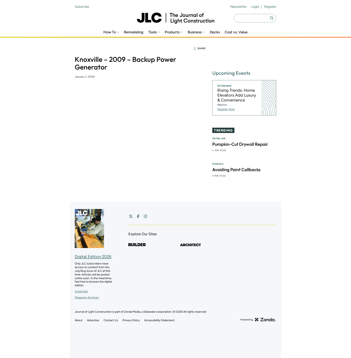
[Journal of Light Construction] (175, 18)
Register (270, 7)
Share (201, 48)
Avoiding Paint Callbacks (236, 169)
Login (255, 7)
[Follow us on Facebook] (138, 216)
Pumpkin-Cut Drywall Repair (240, 144)
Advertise (93, 320)
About (78, 320)
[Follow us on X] (130, 216)
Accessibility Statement (159, 320)
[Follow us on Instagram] (145, 216)
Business (195, 32)
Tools (152, 32)
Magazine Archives (87, 297)
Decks (215, 32)
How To (109, 32)
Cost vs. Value (236, 32)
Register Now (226, 109)
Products (172, 32)
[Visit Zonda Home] (258, 319)
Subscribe (82, 7)
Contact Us (111, 320)
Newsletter (238, 7)
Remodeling (133, 32)
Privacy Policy (131, 320)
